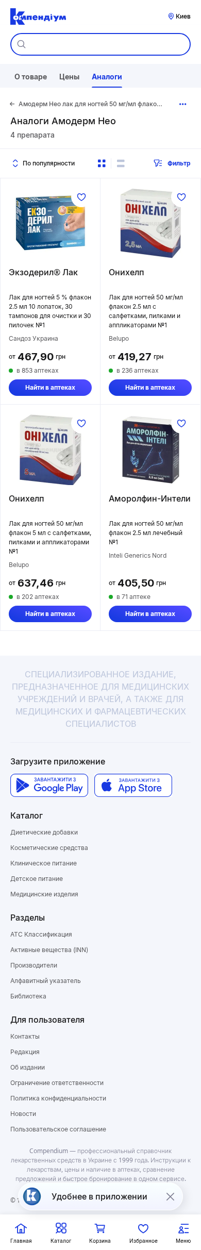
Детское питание (36, 878)
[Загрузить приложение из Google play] (49, 785)
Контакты (25, 1036)
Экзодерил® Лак (43, 272)
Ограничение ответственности (57, 1083)
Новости (23, 1114)
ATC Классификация (41, 934)
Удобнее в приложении (99, 1196)
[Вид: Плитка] (101, 163)
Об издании (27, 1067)
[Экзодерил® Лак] (50, 223)
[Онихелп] (150, 223)
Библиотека (28, 996)
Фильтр (179, 163)
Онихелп (126, 272)
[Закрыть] (170, 1196)
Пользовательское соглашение (58, 1129)
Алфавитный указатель (45, 981)
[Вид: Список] (120, 163)
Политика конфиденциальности (58, 1098)
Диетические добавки (44, 832)
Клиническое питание (43, 863)
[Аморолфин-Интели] (150, 449)
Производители (33, 965)
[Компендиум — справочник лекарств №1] (38, 16)
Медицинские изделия (44, 894)
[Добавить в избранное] (81, 197)
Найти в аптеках (50, 387)
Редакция (25, 1052)
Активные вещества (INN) (49, 950)
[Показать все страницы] (183, 104)
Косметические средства (49, 848)
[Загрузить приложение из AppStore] (133, 785)
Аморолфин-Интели (150, 498)
